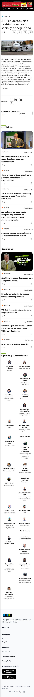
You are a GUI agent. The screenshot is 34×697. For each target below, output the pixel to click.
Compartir (4, 101)
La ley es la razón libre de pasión (15, 344)
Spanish (5, 639)
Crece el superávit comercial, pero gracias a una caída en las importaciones (16, 177)
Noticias (19, 8)
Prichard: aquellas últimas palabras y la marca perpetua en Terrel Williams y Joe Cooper (16, 328)
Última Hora (8, 8)
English (4, 642)
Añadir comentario (24, 113)
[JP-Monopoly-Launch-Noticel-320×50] (17, 4)
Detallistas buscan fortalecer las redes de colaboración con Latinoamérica (15, 159)
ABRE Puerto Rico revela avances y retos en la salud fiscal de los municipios (16, 196)
